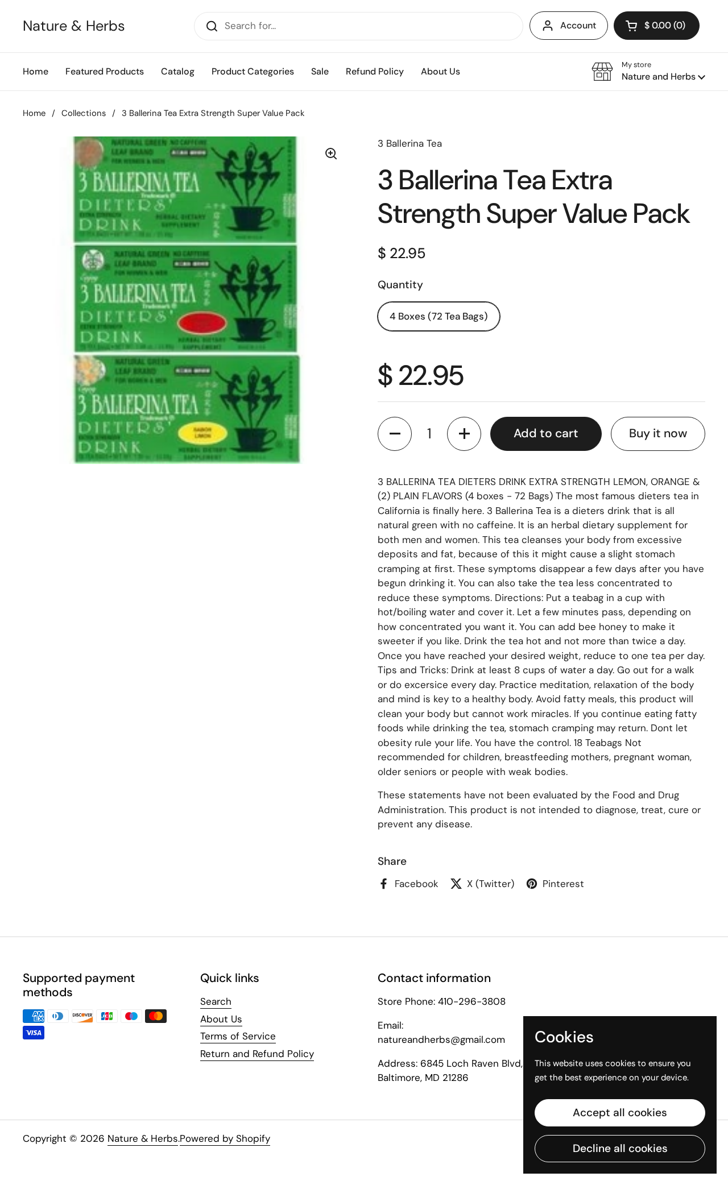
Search (215, 1001)
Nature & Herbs (74, 26)
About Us (221, 1019)
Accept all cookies (620, 1112)
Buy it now (658, 433)
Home (34, 113)
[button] (648, 71)
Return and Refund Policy (257, 1053)
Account (578, 25)
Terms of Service (238, 1036)
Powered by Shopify (225, 1138)
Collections (83, 113)
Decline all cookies (620, 1148)
